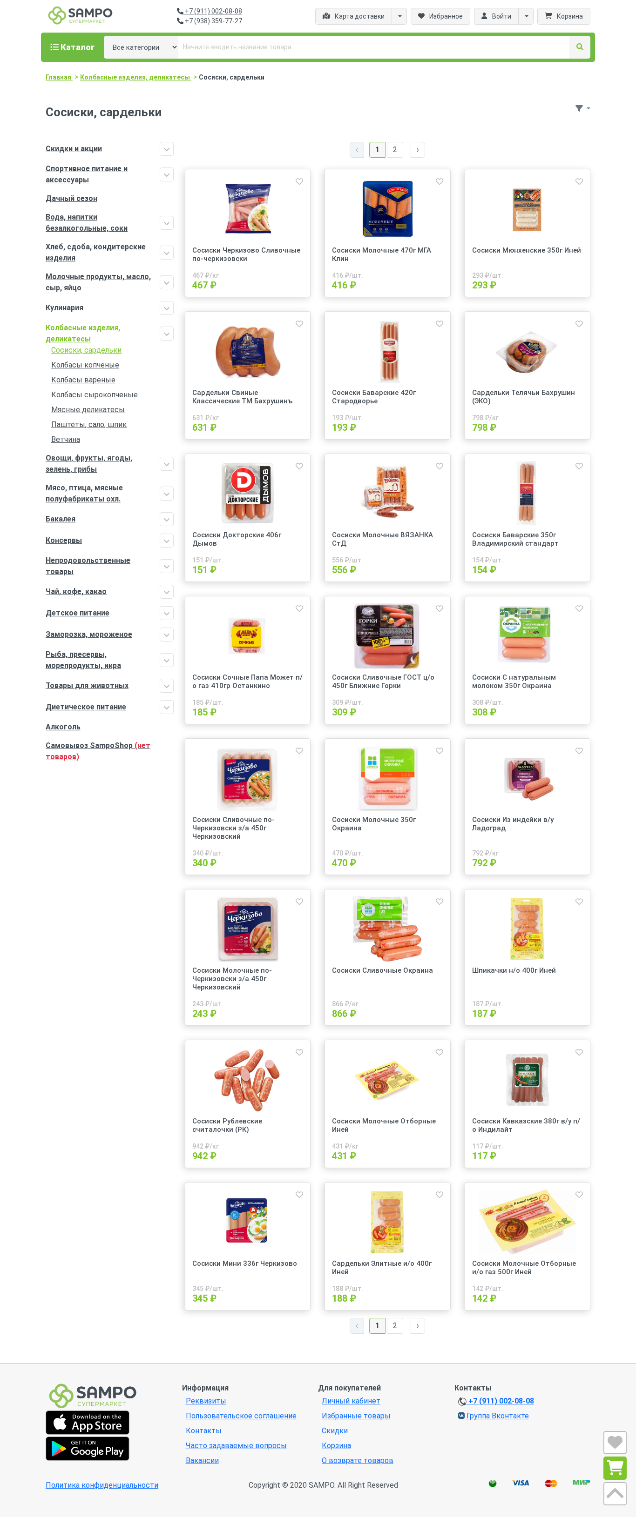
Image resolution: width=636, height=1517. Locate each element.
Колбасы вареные (83, 379)
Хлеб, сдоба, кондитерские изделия (96, 252)
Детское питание (77, 612)
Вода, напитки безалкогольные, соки (87, 223)
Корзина (336, 1445)
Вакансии (202, 1460)
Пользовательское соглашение (241, 1415)
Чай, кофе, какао (76, 591)
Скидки (335, 1430)
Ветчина (65, 439)
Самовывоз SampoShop (98, 751)
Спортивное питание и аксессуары (87, 174)
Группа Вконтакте (497, 1415)
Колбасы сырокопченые (94, 394)
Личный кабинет (351, 1401)
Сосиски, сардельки (86, 350)
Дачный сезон (71, 198)
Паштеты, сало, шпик (89, 424)
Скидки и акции (74, 148)
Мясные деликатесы (88, 409)
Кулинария (64, 307)
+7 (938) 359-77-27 (212, 21)
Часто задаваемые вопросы (236, 1445)
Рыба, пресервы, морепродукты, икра (83, 660)
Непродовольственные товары (88, 566)
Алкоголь (63, 726)
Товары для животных (87, 685)
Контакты (204, 1430)
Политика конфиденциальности (102, 1485)
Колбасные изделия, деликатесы (83, 333)
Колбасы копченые (85, 365)
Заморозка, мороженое (89, 634)
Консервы (64, 540)
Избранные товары (356, 1415)
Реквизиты (206, 1401)
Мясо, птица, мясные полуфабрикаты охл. (84, 493)
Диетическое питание (86, 706)
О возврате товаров (357, 1460)
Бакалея (60, 519)
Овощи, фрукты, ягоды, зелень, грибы (89, 464)
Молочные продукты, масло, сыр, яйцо (98, 282)
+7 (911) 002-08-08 (212, 11)
